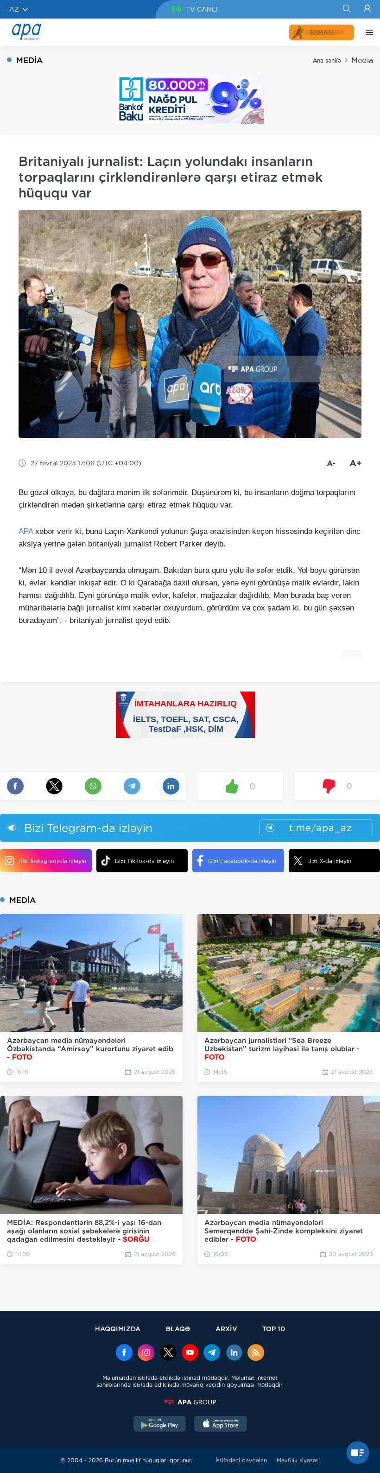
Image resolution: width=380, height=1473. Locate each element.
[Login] (367, 9)
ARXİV (226, 1329)
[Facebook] (124, 1353)
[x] (168, 1353)
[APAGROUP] (190, 1402)
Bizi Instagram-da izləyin (52, 860)
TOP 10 (273, 1329)
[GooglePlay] (159, 1425)
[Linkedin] (234, 1353)
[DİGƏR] (367, 32)
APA (26, 531)
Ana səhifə (327, 60)
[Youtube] (190, 1353)
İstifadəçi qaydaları (241, 1460)
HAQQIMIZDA (117, 1329)
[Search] (346, 9)
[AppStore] (220, 1425)
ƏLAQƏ (177, 1329)
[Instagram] (146, 1353)
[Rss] (255, 1353)
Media (362, 60)
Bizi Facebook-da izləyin (242, 860)
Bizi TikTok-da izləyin (144, 860)
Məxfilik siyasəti (298, 1460)
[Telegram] (211, 1353)
